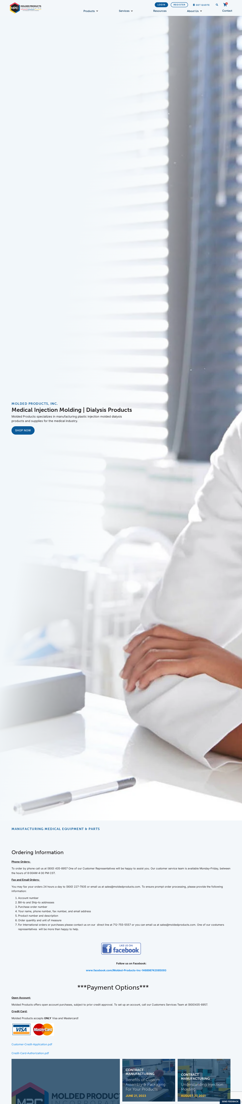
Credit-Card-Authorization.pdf (30, 1053)
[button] (217, 5)
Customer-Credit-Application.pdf (32, 1044)
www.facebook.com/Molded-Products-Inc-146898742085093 (125, 970)
